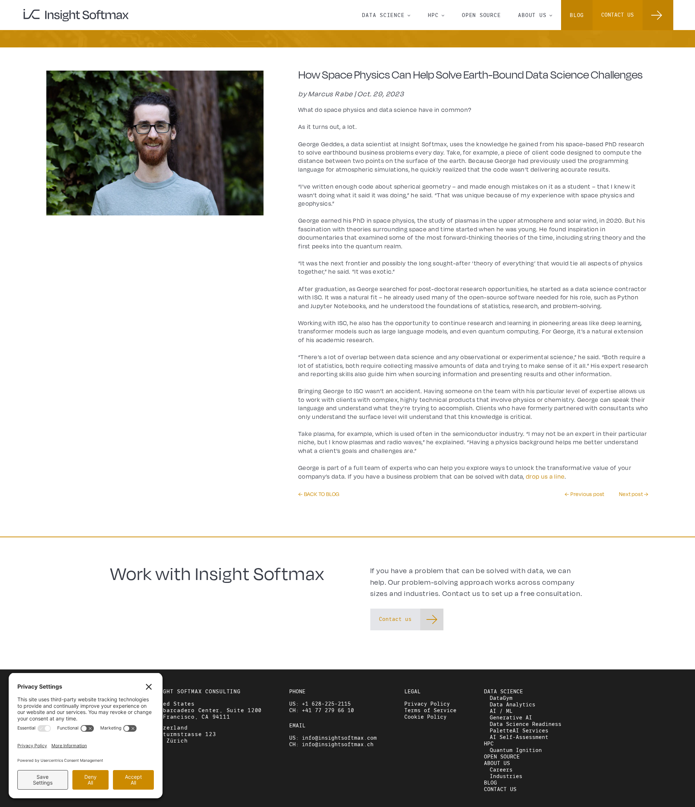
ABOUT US (535, 14)
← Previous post (585, 494)
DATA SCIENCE (386, 14)
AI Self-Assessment (519, 737)
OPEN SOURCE (481, 15)
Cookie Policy (425, 717)
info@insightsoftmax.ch (338, 744)
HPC (436, 14)
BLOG (577, 15)
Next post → (634, 494)
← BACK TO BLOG (319, 494)
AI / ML (501, 711)
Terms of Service (430, 710)
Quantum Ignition (516, 750)
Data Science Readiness (525, 724)
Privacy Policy (427, 704)
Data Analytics (512, 704)
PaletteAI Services (519, 730)
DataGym (501, 698)
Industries (506, 776)
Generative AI (511, 717)
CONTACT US (500, 789)
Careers (501, 769)
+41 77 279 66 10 (328, 710)
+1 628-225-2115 (326, 704)
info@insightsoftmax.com (339, 738)
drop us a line (545, 476)
